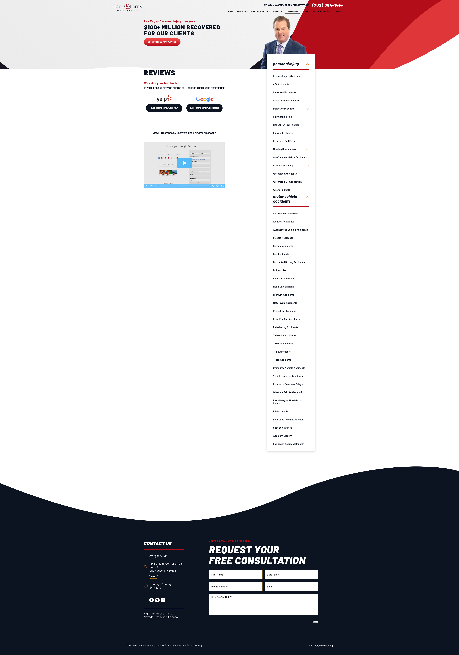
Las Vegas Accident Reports (288, 443)
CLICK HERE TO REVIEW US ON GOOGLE (204, 108)
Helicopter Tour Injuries (286, 124)
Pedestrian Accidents (285, 311)
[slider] (182, 186)
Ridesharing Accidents (285, 327)
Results (277, 11)
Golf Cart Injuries (282, 116)
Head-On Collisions (283, 286)
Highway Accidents (283, 294)
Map (153, 577)
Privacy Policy (195, 645)
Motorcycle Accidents (285, 302)
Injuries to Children (283, 133)
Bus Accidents (281, 254)
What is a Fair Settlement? (287, 392)
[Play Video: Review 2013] (184, 163)
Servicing (310, 11)
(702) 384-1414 (327, 5)
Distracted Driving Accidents (289, 262)
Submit (315, 622)
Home (231, 11)
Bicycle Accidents (283, 237)
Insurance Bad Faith (284, 141)
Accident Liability (282, 435)
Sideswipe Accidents (284, 335)
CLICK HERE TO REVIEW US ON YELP (164, 108)
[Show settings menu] (217, 186)
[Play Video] (146, 186)
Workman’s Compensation (287, 181)
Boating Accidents (283, 245)
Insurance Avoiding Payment (288, 419)
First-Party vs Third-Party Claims (287, 402)
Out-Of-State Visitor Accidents (290, 157)
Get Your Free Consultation (162, 42)
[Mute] (212, 186)
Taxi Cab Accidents (283, 343)
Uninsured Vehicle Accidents (289, 367)
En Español (324, 11)
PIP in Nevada (280, 411)
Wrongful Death (281, 189)
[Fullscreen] (222, 186)
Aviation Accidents (283, 221)
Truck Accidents (282, 359)
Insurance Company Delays (288, 384)
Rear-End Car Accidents (286, 319)
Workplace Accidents (285, 173)
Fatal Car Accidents (284, 278)
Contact (338, 11)
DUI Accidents (281, 270)
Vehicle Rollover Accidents (288, 376)
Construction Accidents (286, 100)
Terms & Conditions (176, 645)
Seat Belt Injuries (282, 427)
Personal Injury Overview (287, 76)
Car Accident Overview (285, 213)
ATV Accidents (281, 84)
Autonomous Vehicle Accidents (290, 229)
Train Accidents (282, 351)
